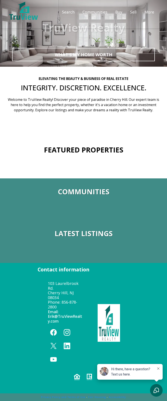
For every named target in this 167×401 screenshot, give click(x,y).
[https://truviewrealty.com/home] (24, 12)
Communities (94, 12)
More (149, 12)
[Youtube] (53, 359)
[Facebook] (53, 332)
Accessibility (117, 397)
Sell (133, 12)
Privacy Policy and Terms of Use (63, 397)
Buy (118, 12)
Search (68, 12)
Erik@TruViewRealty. (65, 319)
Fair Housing (97, 397)
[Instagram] (67, 332)
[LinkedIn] (67, 346)
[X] (53, 346)
